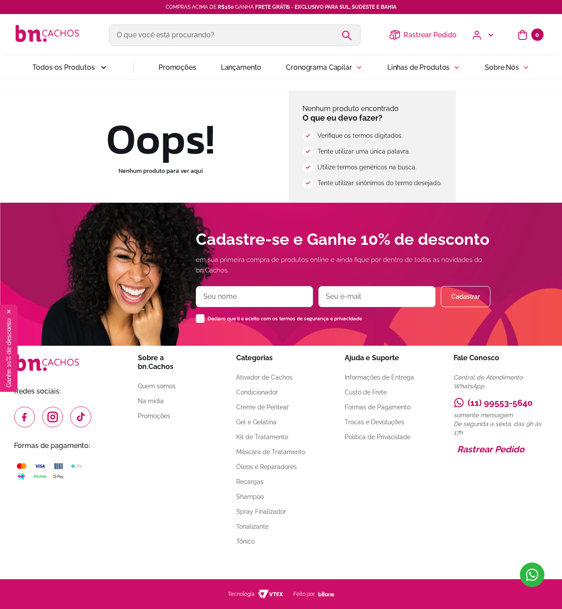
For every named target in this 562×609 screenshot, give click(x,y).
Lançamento (241, 67)
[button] (70, 67)
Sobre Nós (502, 67)
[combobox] (234, 35)
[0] (522, 35)
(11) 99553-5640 (500, 403)
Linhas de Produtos (418, 67)
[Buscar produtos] (350, 35)
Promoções (177, 67)
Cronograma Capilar (319, 67)
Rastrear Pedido (430, 35)
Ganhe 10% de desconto (8, 353)
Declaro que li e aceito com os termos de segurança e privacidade (285, 318)
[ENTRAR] (484, 35)
